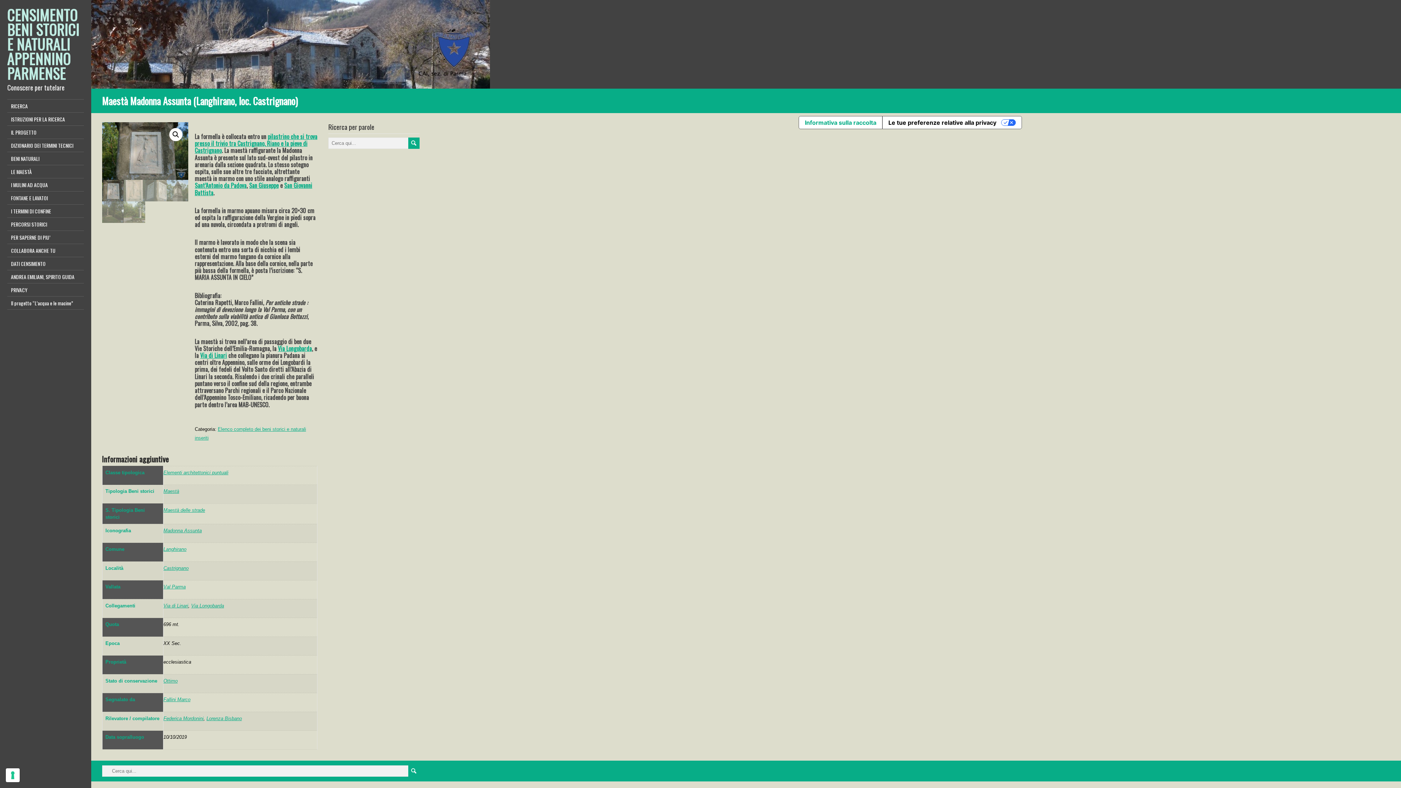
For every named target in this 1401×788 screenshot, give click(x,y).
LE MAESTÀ (21, 171)
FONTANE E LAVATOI (29, 198)
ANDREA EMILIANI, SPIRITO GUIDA (42, 277)
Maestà (171, 491)
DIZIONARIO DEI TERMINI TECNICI (42, 145)
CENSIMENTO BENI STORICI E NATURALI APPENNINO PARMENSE (43, 44)
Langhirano (174, 549)
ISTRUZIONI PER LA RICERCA (38, 119)
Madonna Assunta (182, 530)
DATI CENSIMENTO (28, 263)
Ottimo (170, 681)
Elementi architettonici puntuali (195, 472)
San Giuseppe (264, 185)
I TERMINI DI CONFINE (31, 211)
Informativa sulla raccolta (840, 122)
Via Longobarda (295, 348)
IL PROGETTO (23, 132)
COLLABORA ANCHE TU (33, 250)
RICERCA (19, 106)
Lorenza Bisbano (224, 718)
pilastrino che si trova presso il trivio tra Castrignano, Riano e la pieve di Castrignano (256, 143)
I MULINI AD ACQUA (29, 185)
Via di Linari (213, 355)
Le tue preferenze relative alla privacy (942, 122)
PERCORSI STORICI (29, 224)
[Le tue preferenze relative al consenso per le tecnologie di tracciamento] (13, 775)
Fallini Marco (176, 699)
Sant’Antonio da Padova (221, 185)
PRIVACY (19, 290)
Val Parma (174, 587)
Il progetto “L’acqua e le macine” (42, 303)
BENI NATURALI (25, 158)
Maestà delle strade (184, 510)
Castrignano (176, 568)
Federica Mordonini (183, 718)
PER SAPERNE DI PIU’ (30, 237)
